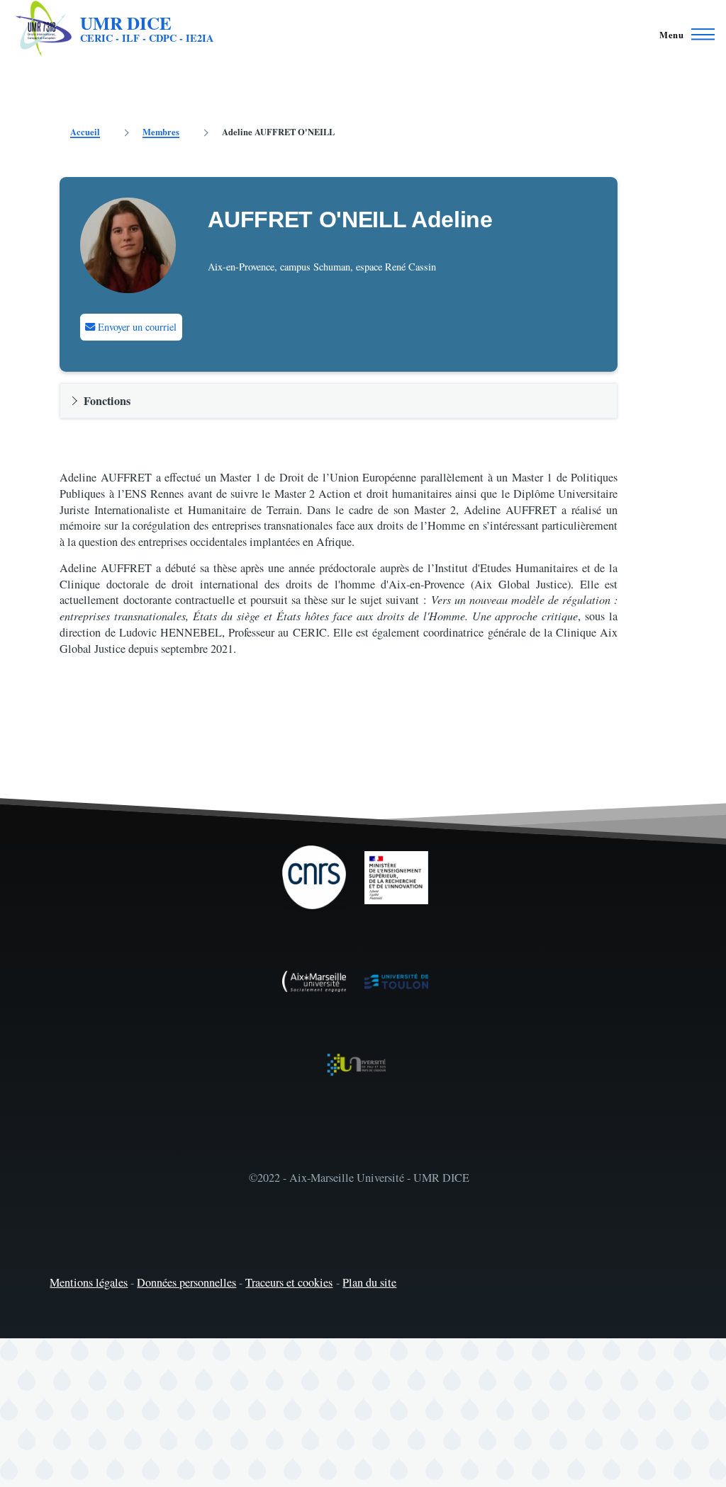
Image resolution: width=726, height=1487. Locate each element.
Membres (161, 131)
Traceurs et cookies (289, 1282)
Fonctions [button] (107, 400)
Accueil (85, 131)
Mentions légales (89, 1282)
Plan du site (369, 1282)
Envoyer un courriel (136, 327)
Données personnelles (186, 1282)
